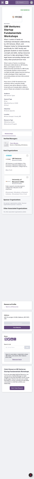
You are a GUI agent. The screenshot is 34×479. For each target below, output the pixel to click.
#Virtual (6, 105)
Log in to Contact (17, 323)
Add (27, 347)
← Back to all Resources (11, 306)
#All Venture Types (9, 95)
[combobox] (22, 2)
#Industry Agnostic (9, 110)
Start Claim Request (17, 388)
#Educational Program (10, 124)
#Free (5, 101)
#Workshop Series (9, 122)
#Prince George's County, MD (12, 116)
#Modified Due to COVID (11, 103)
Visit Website (17, 327)
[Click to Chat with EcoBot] (31, 475)
